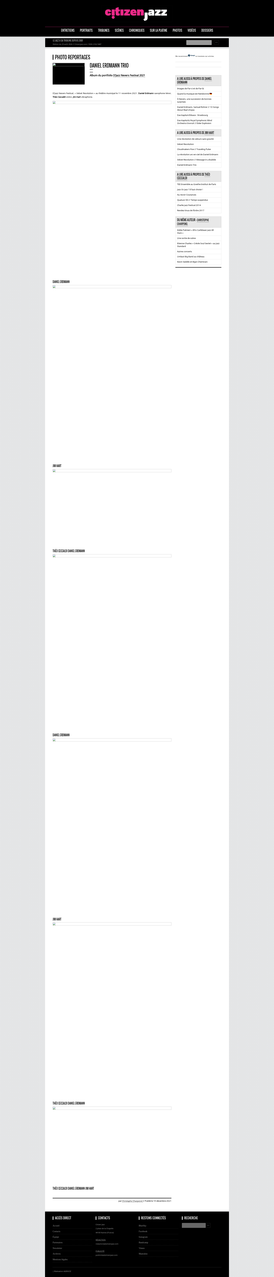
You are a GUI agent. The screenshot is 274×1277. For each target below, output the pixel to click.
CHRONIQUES (136, 30)
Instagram (143, 1237)
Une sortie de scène (186, 238)
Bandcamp (143, 1242)
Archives (57, 1253)
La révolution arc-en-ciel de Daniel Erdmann (197, 154)
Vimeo (142, 1248)
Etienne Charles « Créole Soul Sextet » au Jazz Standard (198, 245)
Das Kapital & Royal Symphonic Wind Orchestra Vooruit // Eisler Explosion (194, 122)
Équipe (56, 1237)
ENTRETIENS (68, 30)
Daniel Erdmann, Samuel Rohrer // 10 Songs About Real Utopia (198, 108)
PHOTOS (177, 30)
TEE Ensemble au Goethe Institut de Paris (196, 184)
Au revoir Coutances (186, 194)
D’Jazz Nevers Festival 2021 (129, 75)
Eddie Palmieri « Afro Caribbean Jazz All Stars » (195, 231)
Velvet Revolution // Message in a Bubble (196, 159)
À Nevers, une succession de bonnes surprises (194, 100)
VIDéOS (192, 30)
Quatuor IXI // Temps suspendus (192, 199)
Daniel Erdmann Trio (186, 164)
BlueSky (142, 1225)
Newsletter (57, 1248)
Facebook (143, 1231)
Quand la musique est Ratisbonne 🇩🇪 (194, 93)
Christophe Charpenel (132, 1201)
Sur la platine (158, 30)
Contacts (56, 1231)
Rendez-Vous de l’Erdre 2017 (190, 210)
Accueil (56, 1225)
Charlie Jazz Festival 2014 (189, 205)
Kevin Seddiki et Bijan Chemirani (192, 261)
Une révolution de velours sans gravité (195, 138)
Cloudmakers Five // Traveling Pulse (194, 149)
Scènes (119, 30)
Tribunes (103, 30)
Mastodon (143, 1253)
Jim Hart (209, 132)
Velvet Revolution (185, 144)
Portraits (86, 30)
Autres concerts (184, 251)
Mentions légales (60, 1259)
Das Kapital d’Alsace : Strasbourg (192, 115)
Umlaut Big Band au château (190, 256)
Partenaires (57, 1242)
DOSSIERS (207, 30)
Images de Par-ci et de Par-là (190, 88)
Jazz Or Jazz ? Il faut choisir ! (190, 189)
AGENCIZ (67, 1271)
